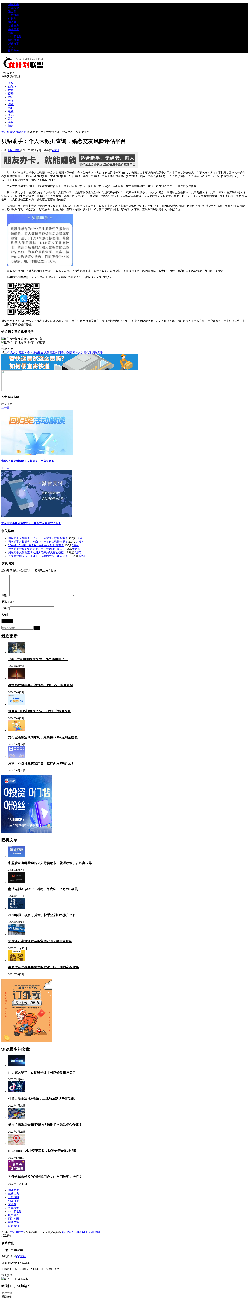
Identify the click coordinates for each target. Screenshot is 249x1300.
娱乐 (11, 93)
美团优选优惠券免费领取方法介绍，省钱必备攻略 (43, 967)
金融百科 (21, 132)
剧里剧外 (13, 50)
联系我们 (13, 1225)
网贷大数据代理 (81, 352)
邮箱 (5, 608)
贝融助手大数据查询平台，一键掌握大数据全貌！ (38, 538)
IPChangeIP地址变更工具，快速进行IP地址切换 (42, 1150)
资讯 (11, 115)
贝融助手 (13, 4)
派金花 (12, 11)
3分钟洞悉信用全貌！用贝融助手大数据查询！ (36, 545)
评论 (5, 595)
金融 (11, 122)
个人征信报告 (64, 192)
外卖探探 (13, 7)
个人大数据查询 (16, 352)
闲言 (11, 125)
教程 (11, 111)
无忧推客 (13, 15)
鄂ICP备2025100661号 (75, 1232)
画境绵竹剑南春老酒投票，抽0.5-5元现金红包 (40, 685)
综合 (11, 107)
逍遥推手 (13, 43)
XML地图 (94, 1232)
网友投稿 (14, 150)
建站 (11, 118)
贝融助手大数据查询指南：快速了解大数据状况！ (38, 541)
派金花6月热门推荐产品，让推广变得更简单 (39, 711)
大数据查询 (38, 205)
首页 (11, 82)
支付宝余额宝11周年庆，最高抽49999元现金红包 (43, 737)
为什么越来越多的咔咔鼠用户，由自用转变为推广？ (45, 1176)
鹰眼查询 (13, 40)
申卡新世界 (15, 36)
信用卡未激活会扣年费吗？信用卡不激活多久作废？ (45, 1124)
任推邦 (12, 18)
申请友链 (13, 1222)
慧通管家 (13, 25)
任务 (11, 104)
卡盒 (11, 32)
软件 (11, 90)
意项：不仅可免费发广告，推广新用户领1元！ (41, 763)
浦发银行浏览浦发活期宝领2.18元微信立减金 (40, 941)
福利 (11, 97)
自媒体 (12, 86)
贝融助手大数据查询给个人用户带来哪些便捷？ (36, 548)
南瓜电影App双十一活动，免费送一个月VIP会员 (43, 889)
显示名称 (7, 601)
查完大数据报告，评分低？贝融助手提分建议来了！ (39, 556)
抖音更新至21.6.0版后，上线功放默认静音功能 (41, 1098)
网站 (4, 614)
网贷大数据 (65, 352)
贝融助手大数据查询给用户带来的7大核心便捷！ (37, 552)
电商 (11, 100)
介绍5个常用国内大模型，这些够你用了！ (38, 659)
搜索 (37, 627)
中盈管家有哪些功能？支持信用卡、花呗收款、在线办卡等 (50, 863)
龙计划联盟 (8, 132)
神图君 (12, 22)
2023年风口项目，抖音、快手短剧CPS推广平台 (42, 915)
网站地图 (13, 1218)
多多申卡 (13, 29)
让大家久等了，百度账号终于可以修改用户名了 (42, 1072)
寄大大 (12, 47)
